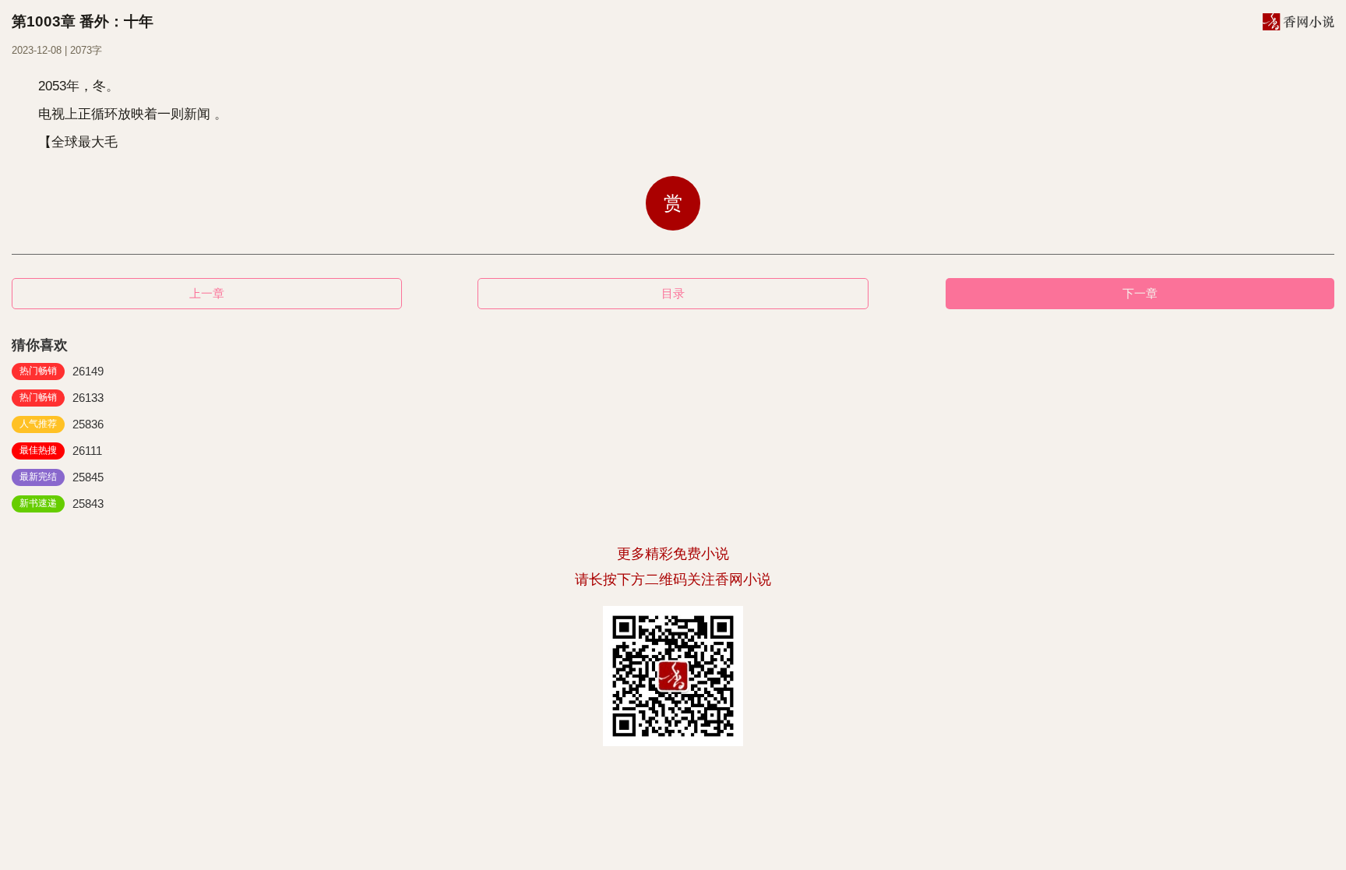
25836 (61, 424)
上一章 (206, 293)
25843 (61, 503)
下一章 (1139, 293)
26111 (60, 450)
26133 (61, 397)
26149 (61, 371)
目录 (673, 293)
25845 (61, 477)
